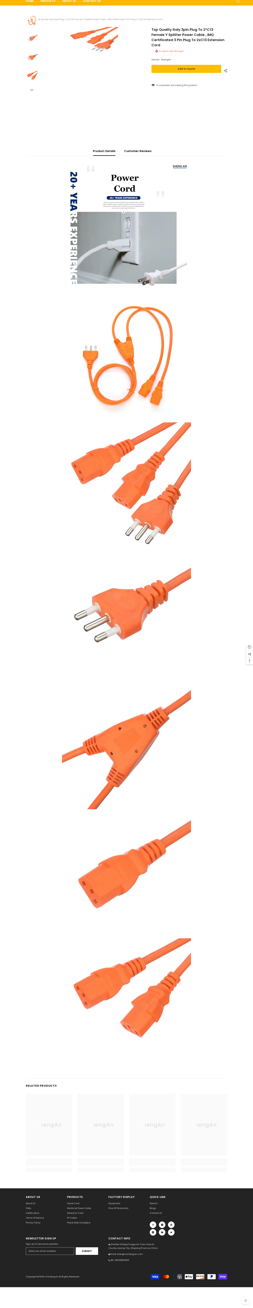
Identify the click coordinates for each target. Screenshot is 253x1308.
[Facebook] (153, 1224)
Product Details (104, 151)
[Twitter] (171, 1232)
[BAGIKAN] (224, 71)
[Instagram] (162, 1224)
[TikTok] (153, 1232)
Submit (87, 1251)
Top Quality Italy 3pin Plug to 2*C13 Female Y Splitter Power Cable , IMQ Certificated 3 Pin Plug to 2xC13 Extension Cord (187, 37)
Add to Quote (186, 69)
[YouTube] (162, 1232)
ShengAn (166, 59)
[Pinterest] (171, 1224)
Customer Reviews (137, 151)
